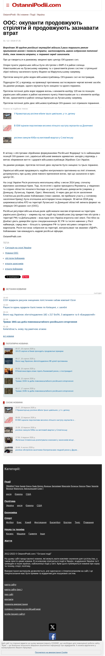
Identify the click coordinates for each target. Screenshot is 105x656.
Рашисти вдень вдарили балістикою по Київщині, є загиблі (35, 307)
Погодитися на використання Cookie (51, 652)
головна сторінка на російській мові (23, 609)
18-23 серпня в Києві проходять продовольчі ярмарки (39, 351)
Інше (42, 534)
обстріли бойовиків (15, 258)
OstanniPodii (9, 14)
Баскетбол (55, 522)
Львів (34, 486)
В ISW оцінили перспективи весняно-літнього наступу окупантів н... (45, 420)
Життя (8, 540)
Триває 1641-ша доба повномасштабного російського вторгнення (40, 322)
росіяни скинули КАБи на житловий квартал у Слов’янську (43, 137)
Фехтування (40, 522)
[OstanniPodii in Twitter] (52, 627)
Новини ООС (11, 253)
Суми (39, 488)
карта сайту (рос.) (13, 589)
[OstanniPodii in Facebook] (52, 636)
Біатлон (68, 522)
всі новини (8, 336)
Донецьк (47, 486)
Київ (17, 486)
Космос (10, 534)
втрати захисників (14, 263)
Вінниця (9, 488)
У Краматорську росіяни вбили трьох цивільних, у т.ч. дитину (44, 113)
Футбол (10, 522)
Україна (41, 14)
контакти (9, 599)
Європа (19, 494)
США (28, 494)
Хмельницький (30, 488)
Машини (21, 534)
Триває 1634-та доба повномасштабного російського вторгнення (44, 381)
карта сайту (10, 584)
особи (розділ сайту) (15, 614)
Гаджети (33, 534)
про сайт (9, 594)
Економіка (11, 512)
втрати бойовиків (14, 269)
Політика (10, 501)
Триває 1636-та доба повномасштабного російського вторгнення (44, 391)
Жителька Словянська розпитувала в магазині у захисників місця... (45, 440)
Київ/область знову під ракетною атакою (24, 329)
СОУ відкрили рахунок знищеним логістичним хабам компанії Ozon (39, 300)
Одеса (29, 486)
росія (8, 494)
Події (32, 14)
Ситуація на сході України (18, 248)
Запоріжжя (56, 486)
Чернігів (94, 486)
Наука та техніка (14, 529)
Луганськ (74, 486)
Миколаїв (66, 486)
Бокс (19, 522)
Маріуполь (18, 488)
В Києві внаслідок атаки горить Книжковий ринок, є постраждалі (43, 371)
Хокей (28, 522)
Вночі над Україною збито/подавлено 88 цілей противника (41, 361)
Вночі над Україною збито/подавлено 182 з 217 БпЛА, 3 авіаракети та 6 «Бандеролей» (49, 314)
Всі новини (22, 14)
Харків (22, 486)
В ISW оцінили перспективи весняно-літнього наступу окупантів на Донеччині (53, 125)
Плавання (88, 522)
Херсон (82, 486)
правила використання (16, 604)
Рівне (88, 486)
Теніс (77, 522)
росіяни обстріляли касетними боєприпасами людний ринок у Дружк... (47, 450)
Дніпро (40, 486)
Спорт (8, 518)
